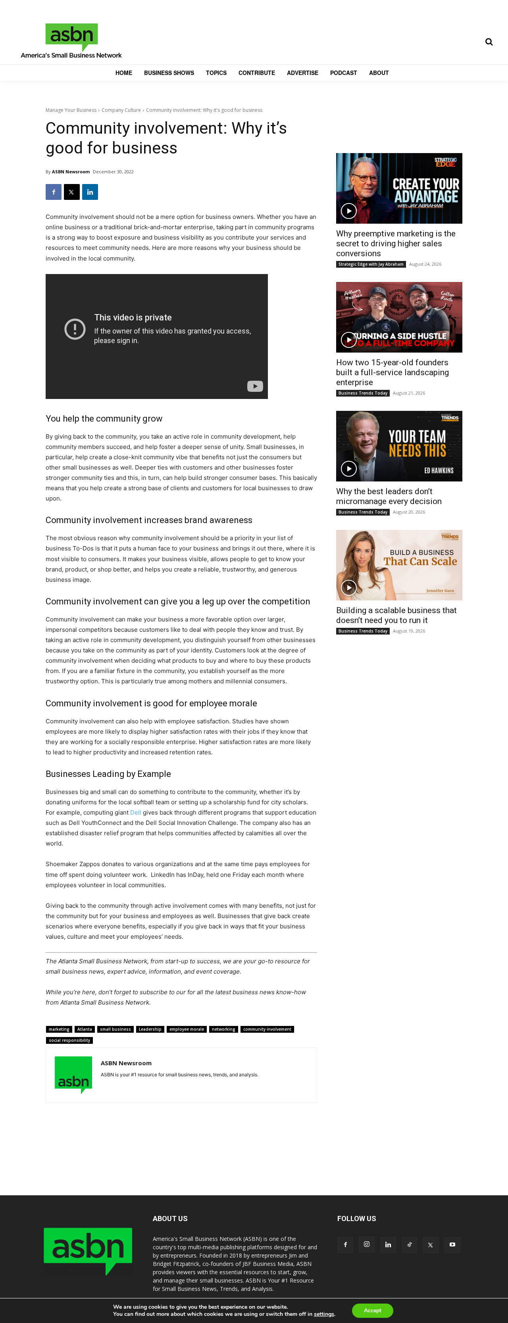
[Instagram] (367, 1244)
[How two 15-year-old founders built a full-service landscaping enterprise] (399, 317)
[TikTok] (410, 1245)
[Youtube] (452, 1245)
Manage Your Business (71, 110)
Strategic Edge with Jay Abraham (371, 264)
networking (223, 1029)
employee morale (186, 1029)
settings (324, 1314)
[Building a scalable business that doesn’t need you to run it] (399, 565)
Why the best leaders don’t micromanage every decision (389, 496)
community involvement (267, 1029)
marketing (59, 1029)
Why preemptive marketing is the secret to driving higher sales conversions (396, 243)
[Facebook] (54, 192)
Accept (372, 1310)
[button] (488, 41)
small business (115, 1029)
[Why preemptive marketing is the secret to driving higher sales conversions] (399, 188)
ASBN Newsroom (71, 171)
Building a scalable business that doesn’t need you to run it (396, 615)
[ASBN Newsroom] (73, 1075)
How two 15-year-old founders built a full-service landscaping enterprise (392, 372)
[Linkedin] (90, 192)
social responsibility (69, 1040)
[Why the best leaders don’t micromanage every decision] (399, 446)
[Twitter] (72, 192)
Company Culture (121, 110)
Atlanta (84, 1029)
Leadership (150, 1029)
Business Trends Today (363, 393)
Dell (135, 812)
